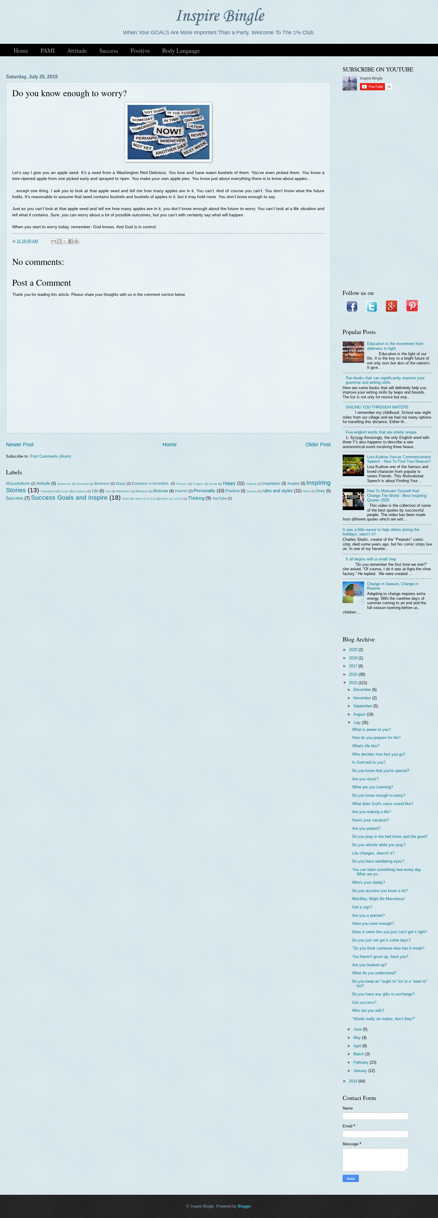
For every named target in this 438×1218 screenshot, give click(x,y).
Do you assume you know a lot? (380, 890)
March (359, 1054)
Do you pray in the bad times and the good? (390, 836)
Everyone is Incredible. (151, 483)
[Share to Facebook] (71, 241)
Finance (181, 483)
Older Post (318, 445)
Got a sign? (362, 907)
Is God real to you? (368, 762)
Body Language (181, 50)
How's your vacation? (370, 820)
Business (101, 483)
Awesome (64, 483)
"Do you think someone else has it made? (388, 948)
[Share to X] (65, 241)
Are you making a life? (371, 812)
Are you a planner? (368, 915)
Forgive (198, 483)
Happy (229, 483)
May (357, 1037)
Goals (213, 483)
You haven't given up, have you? (380, 956)
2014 (353, 1081)
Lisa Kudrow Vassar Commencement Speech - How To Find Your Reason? (399, 459)
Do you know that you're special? (380, 770)
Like (108, 491)
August (360, 714)
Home (21, 50)
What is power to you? (371, 729)
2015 (353, 683)
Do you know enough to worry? (378, 795)
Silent (306, 491)
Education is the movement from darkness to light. (395, 345)
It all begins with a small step (371, 559)
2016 (353, 674)
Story (320, 491)
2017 (353, 666)
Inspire (293, 483)
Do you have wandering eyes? (378, 861)
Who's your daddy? (368, 882)
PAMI (48, 50)
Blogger (244, 1206)
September (363, 706)
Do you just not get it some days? (381, 940)
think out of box (172, 498)
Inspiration (271, 483)
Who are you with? (368, 1010)
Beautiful (83, 483)
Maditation (123, 491)
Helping (251, 483)
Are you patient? (366, 828)
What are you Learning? (372, 787)
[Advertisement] (387, 190)
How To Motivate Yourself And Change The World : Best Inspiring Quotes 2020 (396, 495)
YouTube (219, 498)
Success (108, 50)
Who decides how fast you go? (378, 754)
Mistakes (142, 491)
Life (95, 491)
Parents (181, 491)
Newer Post (20, 445)
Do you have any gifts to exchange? (383, 994)
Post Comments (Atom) (50, 456)
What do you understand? (374, 973)
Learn (65, 491)
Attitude (77, 50)
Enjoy (120, 483)
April (357, 1046)
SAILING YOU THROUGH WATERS (377, 407)
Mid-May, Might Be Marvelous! (378, 899)
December (362, 689)
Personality (204, 490)
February (361, 1062)
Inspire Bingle (219, 16)
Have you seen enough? (373, 923)
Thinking (196, 498)
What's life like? (365, 746)
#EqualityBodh (18, 483)
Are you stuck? (365, 779)
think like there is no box (139, 498)
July (357, 722)
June (358, 1029)
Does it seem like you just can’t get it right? (389, 932)
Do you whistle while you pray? (379, 845)
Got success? (364, 1002)
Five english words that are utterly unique (381, 432)
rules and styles (277, 490)
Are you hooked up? (369, 965)
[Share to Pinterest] (76, 241)
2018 (353, 658)
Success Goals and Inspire (69, 497)
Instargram (48, 491)
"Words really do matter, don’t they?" (383, 1019)
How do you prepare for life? (376, 737)
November (362, 698)
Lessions (80, 491)
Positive (140, 50)
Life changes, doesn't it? (373, 853)
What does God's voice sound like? (382, 803)
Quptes (252, 491)
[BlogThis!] (59, 241)
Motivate (160, 491)
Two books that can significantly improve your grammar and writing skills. (385, 380)
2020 (353, 649)
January (360, 1070)
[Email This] (54, 241)
